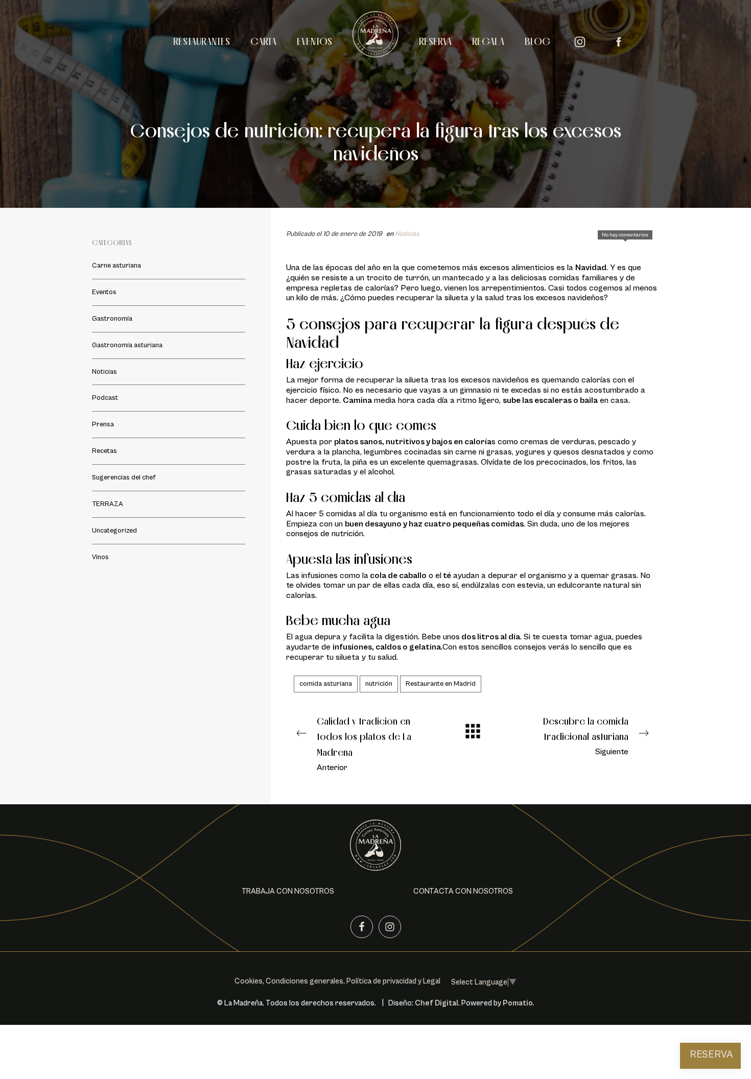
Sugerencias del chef (123, 477)
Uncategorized (114, 530)
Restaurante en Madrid (441, 684)
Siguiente (585, 736)
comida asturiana (325, 684)
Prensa (103, 424)
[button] (288, 891)
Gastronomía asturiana (127, 345)
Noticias (407, 234)
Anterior (364, 744)
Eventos (104, 292)
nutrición (378, 684)
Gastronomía (112, 319)
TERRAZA (107, 504)
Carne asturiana (116, 265)
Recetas (104, 451)
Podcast (105, 398)
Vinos (100, 557)
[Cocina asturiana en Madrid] (375, 40)
